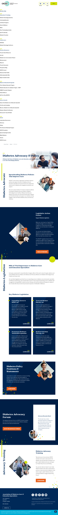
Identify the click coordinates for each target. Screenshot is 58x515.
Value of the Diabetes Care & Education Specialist (10, 102)
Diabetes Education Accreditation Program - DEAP (10, 87)
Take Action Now (42, 252)
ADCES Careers (3, 140)
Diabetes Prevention (4, 35)
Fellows (1, 125)
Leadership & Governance (5, 120)
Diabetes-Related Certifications (6, 110)
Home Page (6, 144)
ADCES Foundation (4, 130)
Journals (1, 55)
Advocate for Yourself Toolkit (6, 112)
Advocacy (2, 122)
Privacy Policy (34, 498)
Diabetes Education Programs (7, 82)
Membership (3, 11)
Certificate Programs (4, 22)
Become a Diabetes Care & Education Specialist (9, 107)
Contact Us (6, 507)
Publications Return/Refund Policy (38, 499)
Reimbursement (3, 60)
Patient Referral (3, 92)
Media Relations (3, 135)
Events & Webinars (3, 25)
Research (2, 62)
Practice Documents (4, 65)
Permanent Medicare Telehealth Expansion (19, 332)
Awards (1, 137)
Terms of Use (39, 498)
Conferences (3, 40)
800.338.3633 (5, 503)
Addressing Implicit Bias (5, 75)
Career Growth (3, 100)
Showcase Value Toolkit (4, 72)
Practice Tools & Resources (5, 52)
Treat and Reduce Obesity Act (42, 301)
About (1, 117)
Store (54, 3)
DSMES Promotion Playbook (5, 90)
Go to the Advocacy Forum (12, 429)
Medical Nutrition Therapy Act (42, 332)
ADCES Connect (3, 70)
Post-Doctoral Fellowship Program (7, 127)
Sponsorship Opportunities (5, 132)
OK (55, 511)
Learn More (26, 324)
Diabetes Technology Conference (6, 45)
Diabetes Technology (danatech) (6, 17)
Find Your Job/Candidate (5, 105)
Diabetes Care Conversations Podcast (7, 57)
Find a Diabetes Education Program (7, 85)
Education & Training (5, 15)
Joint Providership (3, 32)
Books (1, 27)
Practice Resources (4, 50)
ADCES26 (2, 42)
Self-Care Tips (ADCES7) (5, 95)
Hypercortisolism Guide (4, 77)
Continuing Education (4, 20)
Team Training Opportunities (5, 30)
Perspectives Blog (3, 67)
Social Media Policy (46, 498)
